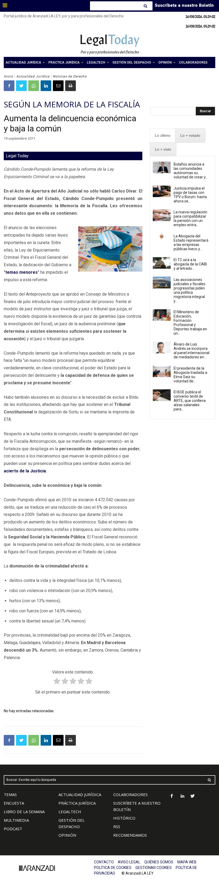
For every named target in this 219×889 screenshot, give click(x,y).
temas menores (21, 272)
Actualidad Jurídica (33, 76)
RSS (116, 826)
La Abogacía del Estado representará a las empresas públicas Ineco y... (191, 242)
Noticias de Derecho (70, 76)
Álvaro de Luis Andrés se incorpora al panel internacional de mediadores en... (191, 350)
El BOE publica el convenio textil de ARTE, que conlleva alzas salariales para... (190, 400)
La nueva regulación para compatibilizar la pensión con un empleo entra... (190, 218)
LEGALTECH (69, 811)
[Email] (58, 85)
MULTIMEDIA (16, 820)
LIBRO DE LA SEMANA (24, 811)
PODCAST (13, 828)
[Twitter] (21, 85)
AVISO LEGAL (129, 862)
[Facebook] (9, 85)
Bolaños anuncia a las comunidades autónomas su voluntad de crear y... (191, 170)
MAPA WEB (187, 862)
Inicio (8, 76)
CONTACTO (104, 862)
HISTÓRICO (124, 818)
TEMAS (10, 794)
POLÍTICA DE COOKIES (112, 867)
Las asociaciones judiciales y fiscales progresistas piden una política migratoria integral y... (189, 290)
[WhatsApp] (33, 85)
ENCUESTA (14, 803)
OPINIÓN (67, 835)
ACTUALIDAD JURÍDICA (79, 794)
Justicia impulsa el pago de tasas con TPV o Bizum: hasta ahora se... (190, 194)
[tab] (162, 135)
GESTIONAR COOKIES (153, 867)
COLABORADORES (130, 794)
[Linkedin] (46, 85)
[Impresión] (70, 85)
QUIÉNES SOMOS (158, 862)
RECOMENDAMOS (130, 835)
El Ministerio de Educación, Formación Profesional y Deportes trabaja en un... (190, 322)
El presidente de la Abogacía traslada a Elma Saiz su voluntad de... (190, 374)
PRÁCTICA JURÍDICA (77, 803)
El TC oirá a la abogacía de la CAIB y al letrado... (190, 264)
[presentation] (162, 135)
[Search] (146, 6)
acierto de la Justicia (25, 470)
